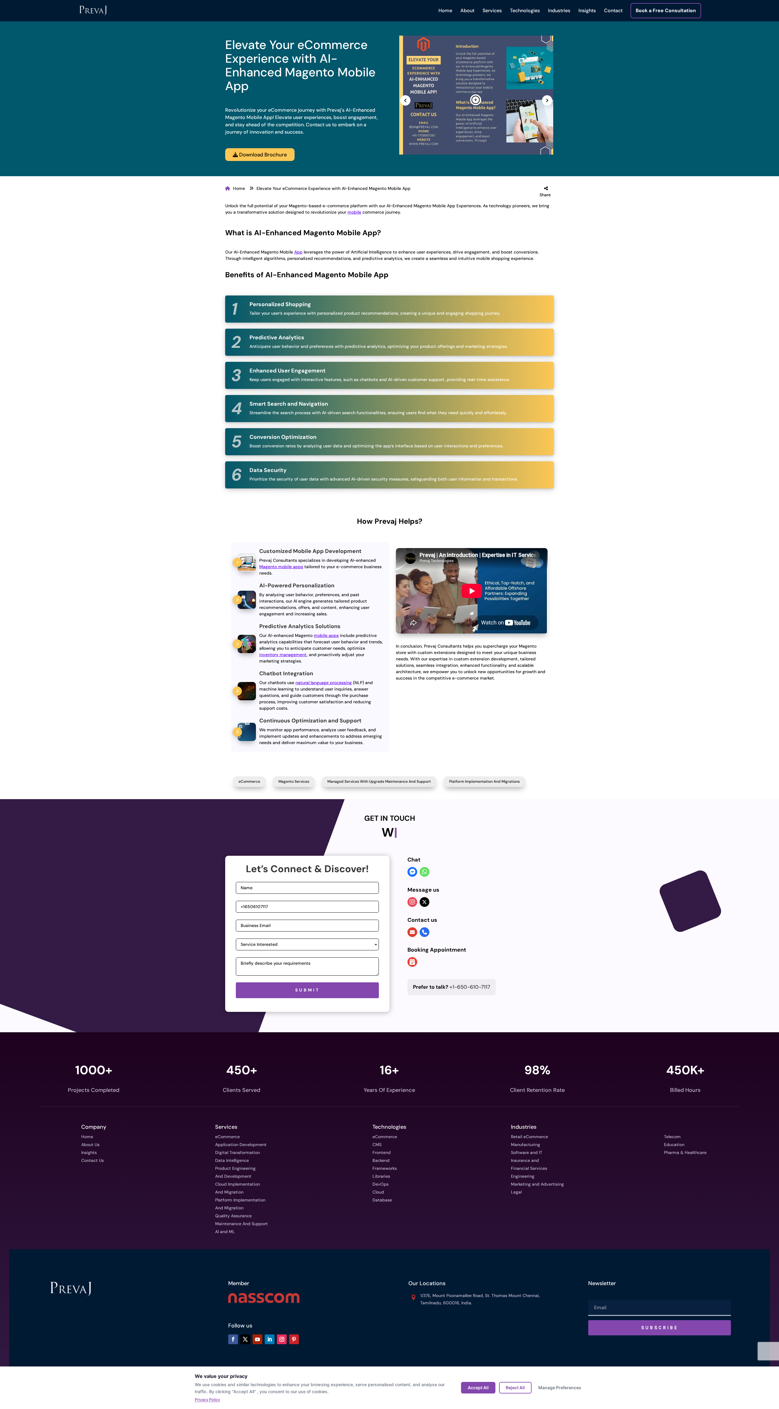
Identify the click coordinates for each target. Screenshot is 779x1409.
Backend (381, 1160)
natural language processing (323, 682)
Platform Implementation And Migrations (484, 781)
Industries (559, 10)
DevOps (380, 1184)
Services (492, 10)
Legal (516, 1192)
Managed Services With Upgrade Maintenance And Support (379, 781)
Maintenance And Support (241, 1223)
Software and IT (526, 1152)
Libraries (381, 1176)
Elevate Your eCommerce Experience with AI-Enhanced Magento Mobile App (333, 188)
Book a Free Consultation (666, 10)
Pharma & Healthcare (685, 1152)
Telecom (672, 1136)
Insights (587, 10)
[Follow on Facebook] (233, 1339)
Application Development (241, 1144)
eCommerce (249, 781)
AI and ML (225, 1231)
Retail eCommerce (529, 1136)
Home (445, 10)
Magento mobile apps (281, 566)
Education (674, 1144)
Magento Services (293, 781)
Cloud (378, 1192)
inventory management (283, 654)
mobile (354, 212)
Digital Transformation (237, 1152)
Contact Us (92, 1160)
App (298, 252)
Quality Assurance (233, 1215)
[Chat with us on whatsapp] (424, 872)
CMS (377, 1144)
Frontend (381, 1152)
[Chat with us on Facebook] (412, 872)
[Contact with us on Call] (424, 932)
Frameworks (384, 1168)
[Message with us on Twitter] (424, 902)
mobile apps (326, 635)
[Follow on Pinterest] (294, 1339)
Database (382, 1200)
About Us (90, 1144)
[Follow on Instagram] (282, 1339)
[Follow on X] (245, 1339)
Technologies (525, 10)
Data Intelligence (232, 1160)
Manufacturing (525, 1144)
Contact (613, 10)
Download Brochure (262, 154)
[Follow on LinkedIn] (269, 1339)
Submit (307, 990)
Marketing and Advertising (537, 1184)
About (467, 10)
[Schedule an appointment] (412, 962)
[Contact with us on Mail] (412, 932)
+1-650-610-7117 (451, 987)
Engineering (522, 1176)
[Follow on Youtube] (257, 1339)
